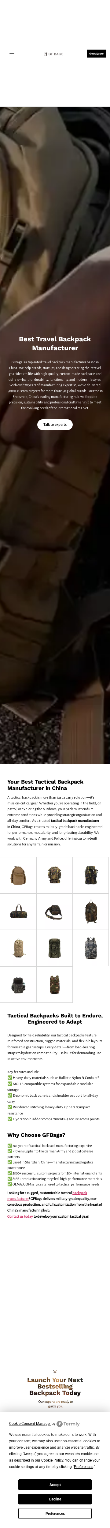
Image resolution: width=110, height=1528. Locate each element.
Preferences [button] (83, 1467)
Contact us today (20, 1217)
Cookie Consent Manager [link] (30, 1423)
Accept (55, 1485)
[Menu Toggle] (12, 53)
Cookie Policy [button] (52, 1460)
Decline (55, 1499)
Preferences (55, 1513)
